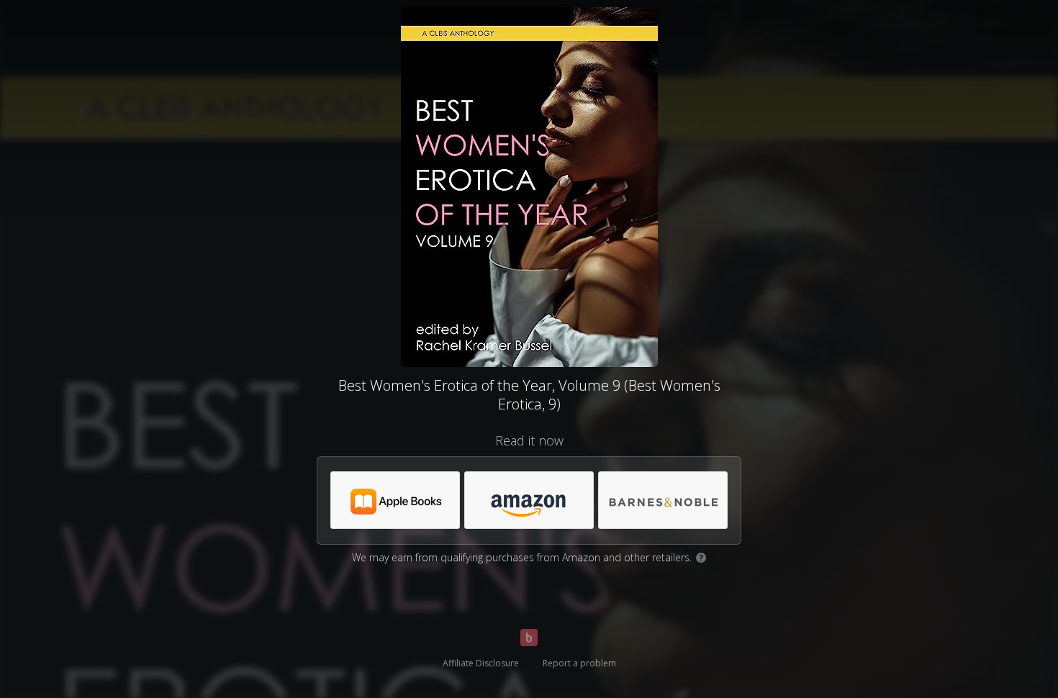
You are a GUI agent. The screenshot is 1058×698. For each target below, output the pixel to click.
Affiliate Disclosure (481, 663)
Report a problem (579, 663)
